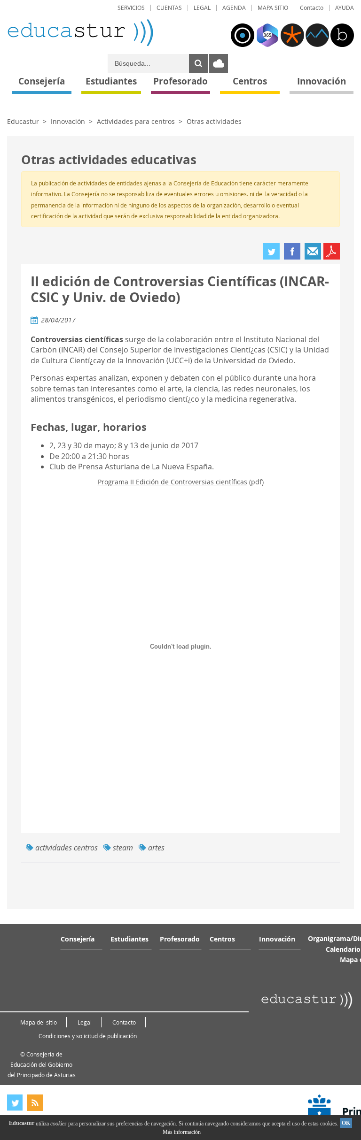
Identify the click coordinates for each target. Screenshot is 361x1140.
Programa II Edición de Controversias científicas (172, 481)
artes (156, 847)
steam (123, 847)
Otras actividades (214, 121)
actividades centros (66, 847)
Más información (182, 1132)
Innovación (68, 121)
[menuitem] (131, 8)
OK (346, 1123)
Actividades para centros (136, 121)
